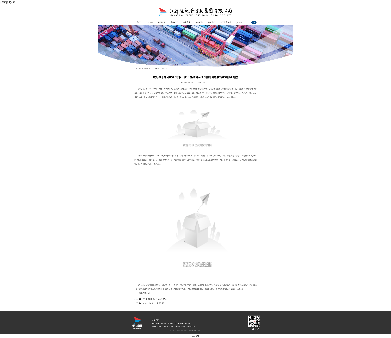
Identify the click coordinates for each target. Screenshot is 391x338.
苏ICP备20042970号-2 (194, 330)
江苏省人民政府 (168, 326)
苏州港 (187, 323)
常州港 (163, 323)
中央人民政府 (156, 326)
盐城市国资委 (191, 326)
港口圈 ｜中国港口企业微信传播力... (154, 303)
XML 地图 (195, 336)
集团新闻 (147, 68)
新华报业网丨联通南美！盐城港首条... (155, 299)
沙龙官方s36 (7, 2)
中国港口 (155, 323)
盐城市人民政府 (180, 326)
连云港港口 (179, 323)
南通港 (170, 323)
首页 (139, 68)
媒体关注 (156, 68)
